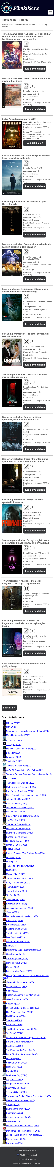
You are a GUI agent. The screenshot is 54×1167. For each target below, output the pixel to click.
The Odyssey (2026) (15, 887)
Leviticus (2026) (13, 857)
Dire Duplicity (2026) (15, 937)
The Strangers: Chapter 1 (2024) (21, 783)
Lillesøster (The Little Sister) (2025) (22, 1126)
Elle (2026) (11, 946)
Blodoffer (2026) (13, 753)
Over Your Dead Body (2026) (19, 1012)
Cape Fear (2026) (14, 1079)
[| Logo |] (20, 14)
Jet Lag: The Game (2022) (18, 799)
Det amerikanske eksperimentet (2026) (24, 950)
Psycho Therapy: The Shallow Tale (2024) (25, 853)
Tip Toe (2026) (13, 895)
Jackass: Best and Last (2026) (20, 908)
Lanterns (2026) (13, 757)
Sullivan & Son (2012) (16, 1063)
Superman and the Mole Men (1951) (23, 995)
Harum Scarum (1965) (16, 845)
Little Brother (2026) (15, 954)
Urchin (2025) (12, 967)
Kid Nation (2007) (14, 1025)
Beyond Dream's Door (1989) (19, 1042)
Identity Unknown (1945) (17, 841)
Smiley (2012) (12, 991)
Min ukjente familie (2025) (18, 735)
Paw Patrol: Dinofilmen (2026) (20, 791)
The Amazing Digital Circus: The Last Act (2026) (28, 1096)
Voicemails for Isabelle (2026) (20, 982)
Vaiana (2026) (12, 912)
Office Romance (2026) (17, 999)
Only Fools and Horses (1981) (20, 807)
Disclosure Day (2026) (16, 1075)
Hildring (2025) (13, 723)
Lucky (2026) (12, 862)
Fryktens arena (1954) (16, 929)
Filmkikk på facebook (28, 1155)
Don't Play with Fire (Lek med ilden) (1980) (26, 795)
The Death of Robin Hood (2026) (21, 1029)
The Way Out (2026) (15, 820)
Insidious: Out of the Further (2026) (22, 749)
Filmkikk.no (20, 1150)
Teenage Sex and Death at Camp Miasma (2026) (29, 774)
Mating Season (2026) (16, 987)
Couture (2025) (13, 1105)
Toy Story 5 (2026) (14, 1033)
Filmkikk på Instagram (27, 1159)
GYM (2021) (11, 870)
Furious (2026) (13, 849)
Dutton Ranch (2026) (16, 1139)
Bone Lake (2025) (14, 921)
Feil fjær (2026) (13, 1121)
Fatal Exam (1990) (14, 1046)
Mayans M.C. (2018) (15, 874)
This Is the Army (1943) (17, 891)
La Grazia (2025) (14, 740)
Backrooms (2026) (14, 1143)
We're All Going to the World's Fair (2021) (25, 770)
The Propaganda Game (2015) (20, 1050)
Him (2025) (11, 727)
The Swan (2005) (14, 1020)
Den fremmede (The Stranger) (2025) (23, 1131)
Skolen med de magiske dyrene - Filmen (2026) (28, 731)
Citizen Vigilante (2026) (17, 958)
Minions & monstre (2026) (18, 942)
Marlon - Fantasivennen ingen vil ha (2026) (26, 1038)
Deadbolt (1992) (13, 1059)
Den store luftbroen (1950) (18, 829)
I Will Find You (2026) (16, 1016)
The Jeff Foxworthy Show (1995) (21, 866)
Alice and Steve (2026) (16, 1092)
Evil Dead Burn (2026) (16, 904)
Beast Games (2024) (15, 1113)
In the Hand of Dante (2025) (19, 971)
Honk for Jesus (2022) (16, 963)
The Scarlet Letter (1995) (17, 933)
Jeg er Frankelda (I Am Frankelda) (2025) (25, 1135)
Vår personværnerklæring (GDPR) (27, 1163)
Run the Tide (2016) (15, 812)
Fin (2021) (11, 778)
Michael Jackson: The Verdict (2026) (23, 1008)
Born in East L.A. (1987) (17, 925)
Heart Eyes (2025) (14, 1067)
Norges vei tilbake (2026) (17, 1084)
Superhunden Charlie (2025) (19, 878)
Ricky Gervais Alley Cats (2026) (21, 787)
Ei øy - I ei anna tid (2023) (18, 883)
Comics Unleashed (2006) (18, 1117)
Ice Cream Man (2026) (16, 803)
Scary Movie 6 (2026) (16, 1088)
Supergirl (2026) (13, 1004)
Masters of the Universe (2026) (20, 1100)
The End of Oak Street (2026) (19, 766)
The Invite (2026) (14, 761)
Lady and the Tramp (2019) (18, 1109)
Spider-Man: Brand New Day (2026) (22, 816)
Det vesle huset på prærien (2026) (22, 916)
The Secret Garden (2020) (18, 824)
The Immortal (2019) (15, 900)
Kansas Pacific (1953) (16, 837)
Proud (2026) (12, 1071)
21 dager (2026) (13, 744)
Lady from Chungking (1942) (19, 833)
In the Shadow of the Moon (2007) (21, 1054)
